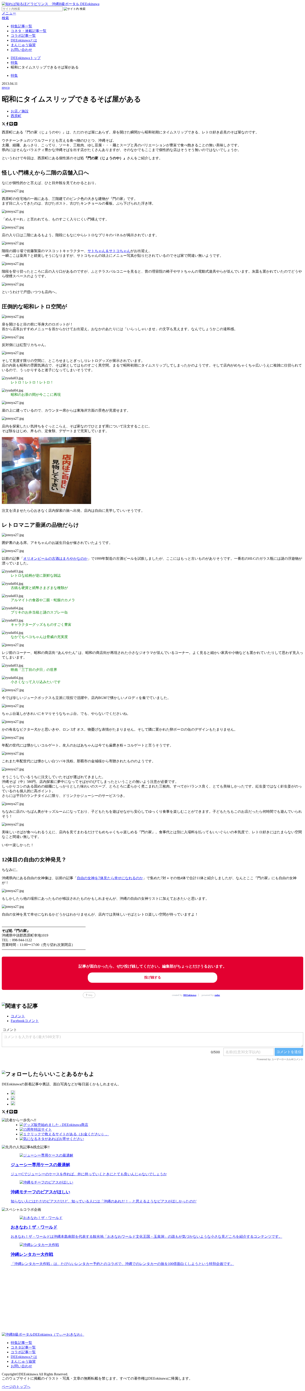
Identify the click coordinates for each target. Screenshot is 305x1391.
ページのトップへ (16, 1387)
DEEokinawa (189, 995)
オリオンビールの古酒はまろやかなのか (55, 558)
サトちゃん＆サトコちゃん (109, 251)
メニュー (9, 13)
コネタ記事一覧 (23, 1347)
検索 (5, 18)
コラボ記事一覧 (23, 35)
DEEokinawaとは (24, 40)
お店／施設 (20, 111)
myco (6, 87)
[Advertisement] (136, 1301)
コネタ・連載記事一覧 (28, 31)
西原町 (16, 116)
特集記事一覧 (21, 26)
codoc (217, 995)
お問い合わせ (21, 50)
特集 (14, 75)
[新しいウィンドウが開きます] (13, 1093)
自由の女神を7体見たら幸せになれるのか (110, 878)
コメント (18, 1016)
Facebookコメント (25, 1021)
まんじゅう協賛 (23, 45)
